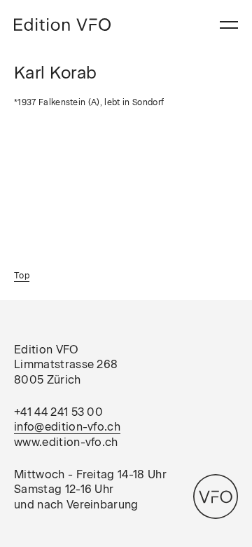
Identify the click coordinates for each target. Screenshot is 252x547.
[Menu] (229, 25)
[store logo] (62, 24)
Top (21, 276)
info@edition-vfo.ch (67, 426)
